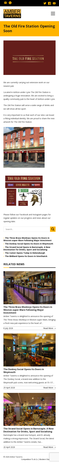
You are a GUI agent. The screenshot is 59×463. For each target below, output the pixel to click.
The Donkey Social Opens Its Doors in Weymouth (29, 243)
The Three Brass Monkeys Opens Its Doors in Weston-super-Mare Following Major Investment (27, 239)
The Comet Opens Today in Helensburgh (25, 253)
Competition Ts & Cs (29, 459)
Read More (48, 328)
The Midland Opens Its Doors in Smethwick (26, 256)
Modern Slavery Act (47, 459)
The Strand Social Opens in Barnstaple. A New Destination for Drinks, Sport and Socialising (26, 248)
